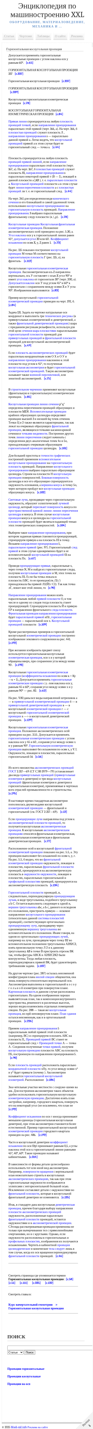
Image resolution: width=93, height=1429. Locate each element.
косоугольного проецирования (45, 914)
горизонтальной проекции (25, 448)
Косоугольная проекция (23, 404)
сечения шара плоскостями (39, 331)
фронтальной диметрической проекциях (43, 323)
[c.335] (36, 1283)
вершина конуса (51, 485)
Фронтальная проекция (23, 613)
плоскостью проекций (22, 132)
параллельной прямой (30, 617)
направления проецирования (57, 613)
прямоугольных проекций (25, 338)
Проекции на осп (18, 1384)
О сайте (60, 36)
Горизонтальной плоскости (25, 892)
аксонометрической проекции (52, 1223)
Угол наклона (17, 235)
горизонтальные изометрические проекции (40, 681)
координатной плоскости (24, 1069)
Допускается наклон (21, 283)
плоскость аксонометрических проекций (42, 353)
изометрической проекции (44, 635)
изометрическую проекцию (26, 1098)
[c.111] (24, 1283)
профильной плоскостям (24, 881)
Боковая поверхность (55, 478)
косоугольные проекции (59, 489)
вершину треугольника (42, 929)
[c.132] (49, 1283)
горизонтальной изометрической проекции (33, 299)
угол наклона (25, 279)
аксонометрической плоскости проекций (34, 823)
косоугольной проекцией (48, 555)
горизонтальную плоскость (25, 209)
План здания (68, 1014)
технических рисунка (59, 316)
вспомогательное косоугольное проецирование (34, 461)
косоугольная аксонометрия (26, 367)
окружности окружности (40, 874)
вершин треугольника (22, 907)
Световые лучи (18, 500)
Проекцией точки (50, 1043)
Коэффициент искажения (24, 1116)
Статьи (9, 36)
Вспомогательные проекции (48, 411)
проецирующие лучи (29, 819)
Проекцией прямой (38, 1039)
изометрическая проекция (25, 228)
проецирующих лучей (53, 936)
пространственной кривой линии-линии (34, 511)
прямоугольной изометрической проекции (41, 701)
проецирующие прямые (35, 566)
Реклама (77, 36)
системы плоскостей (51, 918)
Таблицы (43, 36)
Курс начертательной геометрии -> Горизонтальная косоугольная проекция (36, 1306)
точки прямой (52, 1047)
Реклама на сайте (37, 1427)
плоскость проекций (29, 1065)
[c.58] (69, 1279)
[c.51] (11, 1283)
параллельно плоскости (62, 180)
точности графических (55, 455)
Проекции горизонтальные (25, 1369)
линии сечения (49, 404)
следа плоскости (61, 610)
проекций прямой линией (25, 162)
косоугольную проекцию (24, 1050)
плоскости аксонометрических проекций (34, 1212)
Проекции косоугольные (24, 1376)
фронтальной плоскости (60, 338)
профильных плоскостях (24, 1241)
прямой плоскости (48, 599)
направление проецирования (57, 125)
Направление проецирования (27, 595)
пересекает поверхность (48, 507)
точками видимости (34, 433)
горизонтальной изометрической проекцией (41, 369)
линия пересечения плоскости (35, 187)
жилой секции (45, 977)
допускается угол (25, 239)
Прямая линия (17, 121)
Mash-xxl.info (19, 1427)
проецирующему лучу (22, 925)
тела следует (57, 1249)
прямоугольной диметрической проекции (35, 705)
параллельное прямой (22, 547)
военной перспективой (45, 375)
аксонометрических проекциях (28, 1179)
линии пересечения (28, 437)
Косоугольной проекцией (27, 184)
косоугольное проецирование (46, 206)
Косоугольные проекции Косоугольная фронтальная (41, 224)
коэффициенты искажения (39, 676)
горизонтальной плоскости (25, 334)
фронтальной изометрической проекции (40, 850)
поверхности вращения (38, 1171)
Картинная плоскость (22, 992)
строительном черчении (26, 389)
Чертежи (25, 36)
